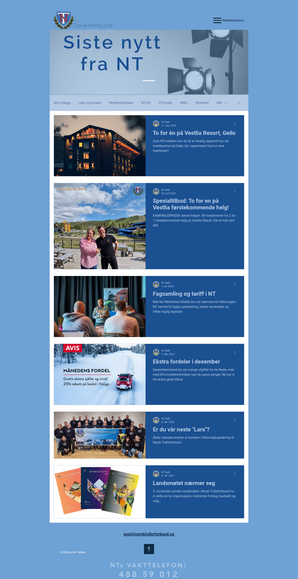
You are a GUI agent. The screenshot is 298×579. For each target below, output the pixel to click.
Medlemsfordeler (121, 103)
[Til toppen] (149, 549)
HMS (183, 103)
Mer (219, 103)
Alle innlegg (62, 103)
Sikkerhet (202, 103)
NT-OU (145, 103)
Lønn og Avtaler (89, 103)
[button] (239, 103)
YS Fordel (165, 103)
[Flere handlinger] (236, 123)
